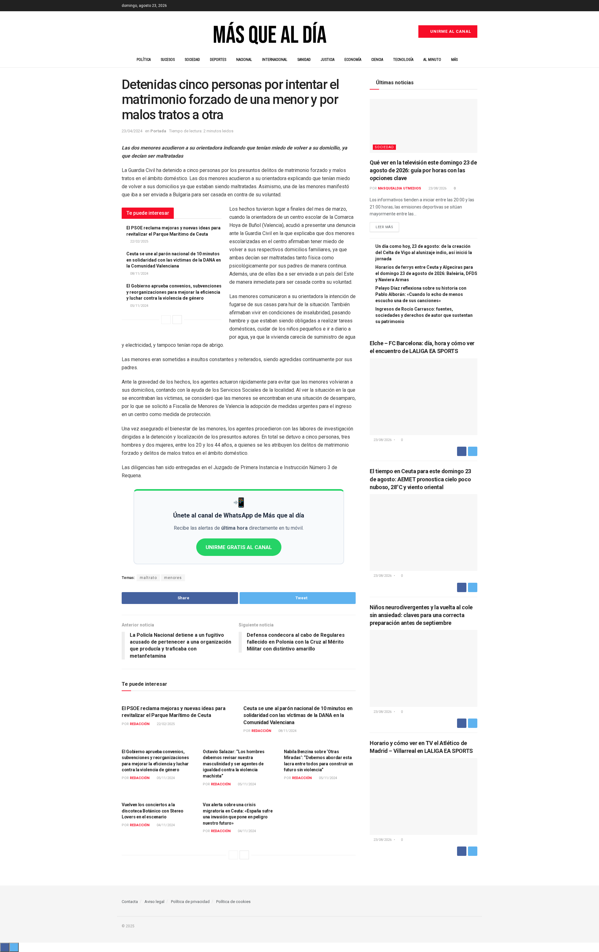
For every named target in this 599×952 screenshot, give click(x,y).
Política (144, 59)
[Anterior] (166, 319)
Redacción (139, 724)
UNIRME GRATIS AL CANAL (239, 547)
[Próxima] (177, 319)
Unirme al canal (450, 31)
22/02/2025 (138, 241)
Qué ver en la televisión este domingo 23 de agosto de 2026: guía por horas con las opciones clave (423, 170)
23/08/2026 (436, 188)
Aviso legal (154, 901)
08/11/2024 (138, 274)
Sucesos (168, 59)
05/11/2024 (138, 306)
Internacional (274, 59)
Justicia (327, 59)
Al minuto (432, 59)
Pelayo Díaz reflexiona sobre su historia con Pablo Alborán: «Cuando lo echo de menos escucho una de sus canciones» (420, 294)
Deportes (218, 59)
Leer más (384, 227)
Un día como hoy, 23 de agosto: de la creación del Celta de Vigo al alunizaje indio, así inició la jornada (423, 252)
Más (454, 59)
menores (173, 578)
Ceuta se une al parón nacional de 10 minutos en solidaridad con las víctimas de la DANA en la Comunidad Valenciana (173, 259)
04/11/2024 (165, 825)
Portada (158, 131)
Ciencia (377, 59)
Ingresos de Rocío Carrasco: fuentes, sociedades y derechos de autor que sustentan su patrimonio (424, 315)
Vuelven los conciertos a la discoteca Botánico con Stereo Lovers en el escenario (152, 810)
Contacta (130, 901)
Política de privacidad (190, 901)
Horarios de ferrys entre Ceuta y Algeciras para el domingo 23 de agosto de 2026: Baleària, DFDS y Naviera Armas (426, 273)
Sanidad (304, 59)
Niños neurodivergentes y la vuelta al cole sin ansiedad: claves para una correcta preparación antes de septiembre (421, 615)
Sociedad (192, 59)
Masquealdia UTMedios (399, 188)
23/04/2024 (132, 131)
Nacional (244, 59)
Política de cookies (233, 901)
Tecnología (403, 59)
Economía (352, 59)
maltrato (148, 578)
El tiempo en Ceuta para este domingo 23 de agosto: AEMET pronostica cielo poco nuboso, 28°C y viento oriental (420, 479)
